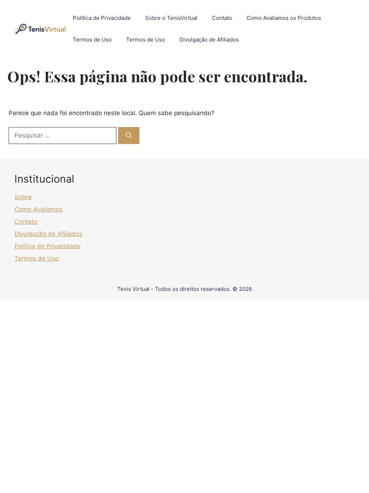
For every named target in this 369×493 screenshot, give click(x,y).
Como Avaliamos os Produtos (283, 17)
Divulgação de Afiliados (209, 39)
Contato (222, 17)
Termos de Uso (92, 39)
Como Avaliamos (38, 209)
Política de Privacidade (102, 17)
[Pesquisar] (128, 135)
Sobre (23, 197)
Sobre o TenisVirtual (171, 17)
